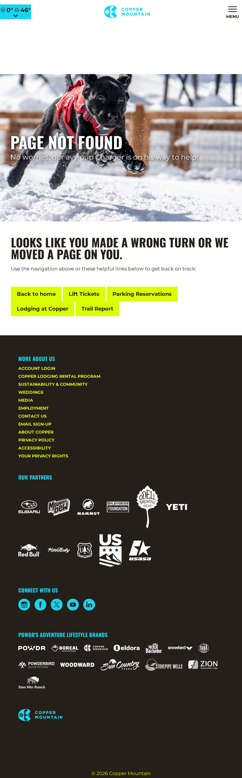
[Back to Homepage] (121, 715)
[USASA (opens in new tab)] (140, 550)
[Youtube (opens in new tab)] (73, 604)
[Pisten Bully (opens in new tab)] (59, 550)
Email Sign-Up (34, 424)
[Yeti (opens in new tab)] (177, 507)
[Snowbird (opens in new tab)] (180, 648)
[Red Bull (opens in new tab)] (29, 550)
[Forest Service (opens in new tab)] (84, 550)
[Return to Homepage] (127, 11)
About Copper (35, 432)
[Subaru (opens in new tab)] (29, 506)
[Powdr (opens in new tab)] (31, 648)
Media (25, 400)
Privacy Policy (36, 440)
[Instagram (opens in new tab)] (24, 604)
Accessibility (34, 448)
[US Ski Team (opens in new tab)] (110, 550)
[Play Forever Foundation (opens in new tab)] (118, 507)
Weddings (30, 392)
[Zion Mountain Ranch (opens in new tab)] (31, 682)
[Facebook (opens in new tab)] (40, 604)
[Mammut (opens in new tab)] (88, 507)
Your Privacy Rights (43, 456)
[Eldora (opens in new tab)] (127, 648)
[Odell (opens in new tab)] (147, 507)
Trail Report (97, 309)
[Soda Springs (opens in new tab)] (204, 648)
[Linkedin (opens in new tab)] (89, 604)
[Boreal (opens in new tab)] (64, 648)
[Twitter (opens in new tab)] (57, 604)
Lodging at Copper (42, 309)
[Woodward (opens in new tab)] (77, 665)
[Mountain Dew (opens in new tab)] (59, 507)
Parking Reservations (142, 294)
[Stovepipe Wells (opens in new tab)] (163, 665)
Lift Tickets (84, 294)
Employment (33, 408)
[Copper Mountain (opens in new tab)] (96, 648)
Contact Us (32, 416)
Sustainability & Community (52, 384)
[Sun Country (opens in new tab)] (120, 664)
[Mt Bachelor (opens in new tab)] (153, 648)
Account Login (36, 368)
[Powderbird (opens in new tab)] (36, 665)
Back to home (36, 294)
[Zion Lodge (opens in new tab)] (203, 664)
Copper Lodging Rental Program (59, 376)
